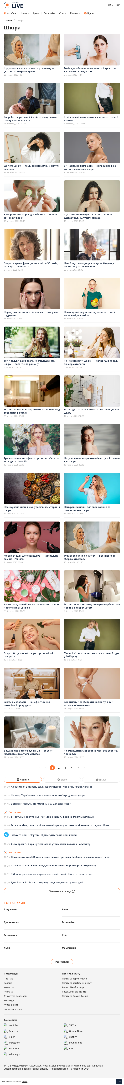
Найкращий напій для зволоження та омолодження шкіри (87, 508)
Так (119, 1081)
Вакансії (8, 982)
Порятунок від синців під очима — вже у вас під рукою (31, 313)
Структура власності (15, 995)
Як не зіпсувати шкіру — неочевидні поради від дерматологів (91, 362)
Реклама (9, 991)
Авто (65, 909)
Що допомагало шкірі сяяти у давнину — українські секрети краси (29, 70)
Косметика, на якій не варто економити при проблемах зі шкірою (31, 606)
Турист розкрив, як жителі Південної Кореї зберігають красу (90, 557)
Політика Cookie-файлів (75, 995)
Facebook (14, 1048)
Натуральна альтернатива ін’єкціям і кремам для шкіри (92, 460)
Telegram (14, 1031)
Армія (36, 13)
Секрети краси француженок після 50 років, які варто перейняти (31, 265)
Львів (7, 947)
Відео (90, 13)
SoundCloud (75, 1042)
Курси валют (11, 1004)
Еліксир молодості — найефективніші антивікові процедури (27, 703)
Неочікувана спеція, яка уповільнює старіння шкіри (32, 508)
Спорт (62, 13)
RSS (71, 1048)
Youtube (13, 1025)
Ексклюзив (10, 935)
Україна (11, 13)
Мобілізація (69, 947)
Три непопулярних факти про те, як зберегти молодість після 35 (32, 460)
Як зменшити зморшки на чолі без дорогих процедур (91, 752)
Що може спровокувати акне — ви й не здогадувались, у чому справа (88, 216)
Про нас (8, 978)
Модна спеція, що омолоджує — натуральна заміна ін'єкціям (31, 557)
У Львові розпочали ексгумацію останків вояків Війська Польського (51, 874)
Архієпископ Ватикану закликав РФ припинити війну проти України (51, 786)
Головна (8, 20)
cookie (24, 1081)
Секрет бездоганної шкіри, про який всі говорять (28, 654)
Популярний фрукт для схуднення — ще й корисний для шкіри (89, 313)
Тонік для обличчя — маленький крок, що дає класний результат (90, 70)
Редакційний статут (73, 987)
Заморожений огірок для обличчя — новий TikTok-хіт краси (30, 216)
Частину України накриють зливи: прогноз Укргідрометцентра (48, 795)
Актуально (10, 909)
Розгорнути (62, 961)
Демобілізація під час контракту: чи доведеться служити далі (47, 882)
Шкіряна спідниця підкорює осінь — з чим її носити (91, 118)
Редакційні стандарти (74, 991)
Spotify (73, 1036)
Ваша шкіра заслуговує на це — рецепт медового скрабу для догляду (28, 752)
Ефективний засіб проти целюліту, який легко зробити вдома (88, 703)
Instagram (14, 1042)
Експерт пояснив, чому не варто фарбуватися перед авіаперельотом (92, 606)
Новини (24, 13)
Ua (109, 5)
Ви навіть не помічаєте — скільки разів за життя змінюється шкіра (90, 167)
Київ (64, 935)
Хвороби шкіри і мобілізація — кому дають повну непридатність (30, 118)
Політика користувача (74, 978)
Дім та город (11, 922)
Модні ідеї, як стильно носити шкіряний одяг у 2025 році (91, 654)
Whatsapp (14, 1054)
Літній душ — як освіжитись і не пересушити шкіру (91, 411)
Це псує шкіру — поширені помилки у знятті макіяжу (31, 167)
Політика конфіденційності (77, 982)
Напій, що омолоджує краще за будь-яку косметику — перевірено (89, 265)
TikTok (72, 1025)
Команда (9, 1000)
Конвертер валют (14, 1009)
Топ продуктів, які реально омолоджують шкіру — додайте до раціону (29, 362)
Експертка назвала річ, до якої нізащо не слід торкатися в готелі (32, 411)
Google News (76, 1031)
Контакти (9, 987)
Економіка (49, 13)
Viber (12, 1036)
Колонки (75, 13)
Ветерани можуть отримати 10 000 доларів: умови (41, 803)
